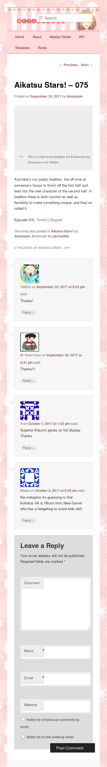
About (37, 36)
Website (30, 704)
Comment (32, 582)
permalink (61, 236)
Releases (22, 47)
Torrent (41, 219)
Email (33, 678)
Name (33, 650)
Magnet (56, 219)
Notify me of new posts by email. (50, 736)
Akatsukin (75, 96)
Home (19, 36)
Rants (42, 47)
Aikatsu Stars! (62, 231)
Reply (28, 311)
